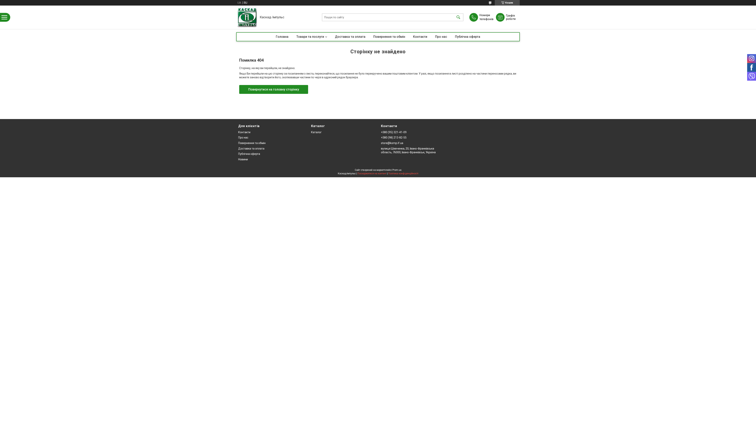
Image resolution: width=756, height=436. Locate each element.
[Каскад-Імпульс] (247, 17)
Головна (282, 37)
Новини (243, 159)
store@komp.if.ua (392, 143)
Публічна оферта (467, 37)
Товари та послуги (310, 37)
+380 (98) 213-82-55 (394, 137)
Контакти (420, 37)
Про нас (441, 37)
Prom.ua (396, 170)
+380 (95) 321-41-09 (394, 132)
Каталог (316, 132)
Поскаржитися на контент (372, 173)
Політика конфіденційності (403, 173)
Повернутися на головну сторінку (273, 89)
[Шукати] (458, 17)
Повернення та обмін (389, 37)
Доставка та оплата (350, 37)
